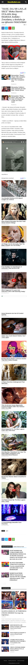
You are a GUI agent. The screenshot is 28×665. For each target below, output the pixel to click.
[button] (26, 2)
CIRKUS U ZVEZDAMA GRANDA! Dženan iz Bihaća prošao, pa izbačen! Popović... (17, 649)
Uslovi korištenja (20, 660)
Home (2, 5)
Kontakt (5, 660)
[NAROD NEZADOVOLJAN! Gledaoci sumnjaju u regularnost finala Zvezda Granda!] (5, 627)
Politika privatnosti (12, 660)
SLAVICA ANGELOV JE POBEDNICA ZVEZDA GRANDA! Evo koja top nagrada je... (13, 613)
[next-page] (5, 584)
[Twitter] (6, 28)
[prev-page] (2, 584)
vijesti (7, 530)
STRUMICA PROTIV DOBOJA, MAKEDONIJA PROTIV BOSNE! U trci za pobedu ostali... (18, 641)
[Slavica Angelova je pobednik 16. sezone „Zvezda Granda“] (5, 634)
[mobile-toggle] (2, 2)
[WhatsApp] (13, 28)
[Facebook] (2, 28)
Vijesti (6, 5)
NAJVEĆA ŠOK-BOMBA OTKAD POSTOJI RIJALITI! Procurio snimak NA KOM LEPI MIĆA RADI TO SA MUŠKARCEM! (17, 566)
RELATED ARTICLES (7, 546)
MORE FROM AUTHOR (19, 546)
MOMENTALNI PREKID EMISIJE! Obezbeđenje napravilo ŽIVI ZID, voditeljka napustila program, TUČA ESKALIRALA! (18, 576)
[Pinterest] (9, 28)
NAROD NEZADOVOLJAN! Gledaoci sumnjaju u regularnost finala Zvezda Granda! (18, 627)
